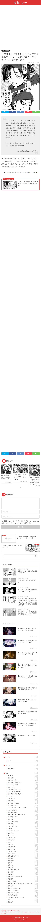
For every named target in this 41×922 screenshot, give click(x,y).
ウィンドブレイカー (22, 789)
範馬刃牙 (22, 886)
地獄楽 (22, 863)
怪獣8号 (22, 865)
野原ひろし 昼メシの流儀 (22, 897)
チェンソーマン (22, 826)
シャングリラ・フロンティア (22, 807)
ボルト (22, 842)
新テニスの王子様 (22, 869)
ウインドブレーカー (22, 791)
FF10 (22, 760)
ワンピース (22, 849)
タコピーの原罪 (22, 821)
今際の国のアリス (22, 856)
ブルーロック (22, 837)
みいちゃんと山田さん (22, 782)
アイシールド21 (22, 784)
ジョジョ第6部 (22, 810)
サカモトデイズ (22, 805)
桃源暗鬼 (22, 879)
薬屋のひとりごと (22, 892)
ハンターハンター (22, 830)
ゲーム (21, 757)
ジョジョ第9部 (22, 812)
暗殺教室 (22, 874)
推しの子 (22, 867)
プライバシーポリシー (17, 917)
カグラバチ (22, 796)
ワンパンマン (22, 847)
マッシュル (22, 844)
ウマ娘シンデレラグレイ (22, 794)
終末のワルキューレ (22, 888)
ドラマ (21, 765)
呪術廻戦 (22, 858)
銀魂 (22, 899)
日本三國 (22, 872)
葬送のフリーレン (22, 890)
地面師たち (22, 768)
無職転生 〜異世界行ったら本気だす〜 (22, 883)
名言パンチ (20, 2)
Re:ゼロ (22, 775)
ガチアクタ (22, 798)
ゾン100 (22, 819)
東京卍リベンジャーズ (22, 876)
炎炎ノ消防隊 (22, 881)
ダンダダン (22, 824)
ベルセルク (22, 840)
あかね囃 (22, 778)
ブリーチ (22, 835)
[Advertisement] (20, 28)
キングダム (22, 801)
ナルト (22, 828)
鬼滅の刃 (22, 902)
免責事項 (27, 917)
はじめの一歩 (22, 780)
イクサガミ (22, 787)
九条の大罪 (22, 853)
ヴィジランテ (22, 851)
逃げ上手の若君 (5, 50)
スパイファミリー (22, 817)
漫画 (21, 773)
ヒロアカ (22, 833)
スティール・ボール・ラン (22, 814)
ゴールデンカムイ (22, 803)
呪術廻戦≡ (22, 860)
